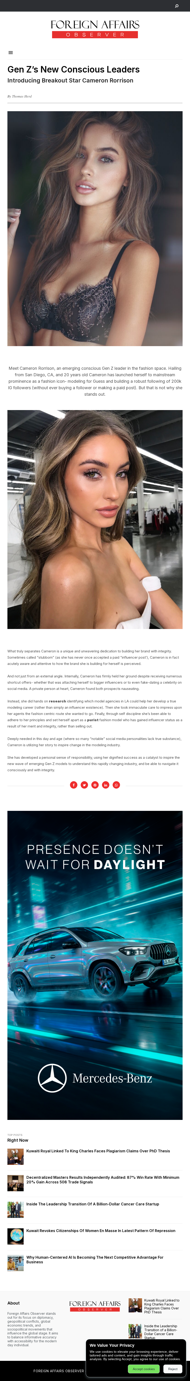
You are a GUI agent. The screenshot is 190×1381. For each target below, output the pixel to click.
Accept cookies (144, 1369)
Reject (172, 1369)
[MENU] (11, 53)
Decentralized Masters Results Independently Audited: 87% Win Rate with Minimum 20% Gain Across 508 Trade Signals (102, 1179)
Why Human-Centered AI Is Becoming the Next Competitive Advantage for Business (95, 1259)
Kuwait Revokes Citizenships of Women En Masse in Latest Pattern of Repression (100, 1230)
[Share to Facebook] (73, 785)
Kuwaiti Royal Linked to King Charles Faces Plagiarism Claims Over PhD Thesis (98, 1151)
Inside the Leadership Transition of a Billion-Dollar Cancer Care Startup (92, 1204)
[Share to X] (84, 785)
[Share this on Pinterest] (95, 785)
